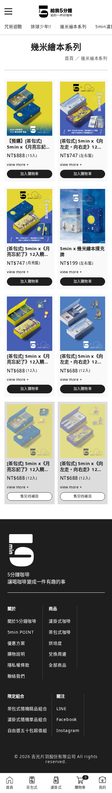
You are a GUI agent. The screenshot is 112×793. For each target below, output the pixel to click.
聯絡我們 (16, 676)
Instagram (67, 730)
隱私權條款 (18, 665)
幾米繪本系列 (73, 26)
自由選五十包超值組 (27, 730)
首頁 (69, 58)
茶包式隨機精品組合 (27, 708)
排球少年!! (41, 26)
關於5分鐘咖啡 (22, 621)
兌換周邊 (57, 654)
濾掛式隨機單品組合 (27, 719)
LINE (61, 708)
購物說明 (16, 654)
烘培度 (55, 643)
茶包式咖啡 (60, 632)
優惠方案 (16, 643)
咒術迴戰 (13, 26)
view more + (18, 164)
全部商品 (57, 665)
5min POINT (20, 632)
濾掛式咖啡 (60, 621)
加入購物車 (29, 173)
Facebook (66, 719)
